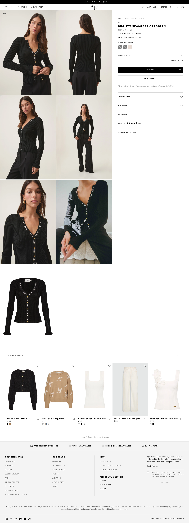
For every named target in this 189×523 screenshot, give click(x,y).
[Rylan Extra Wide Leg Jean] (130, 389)
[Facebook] (11, 519)
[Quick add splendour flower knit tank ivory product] (181, 419)
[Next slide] (183, 355)
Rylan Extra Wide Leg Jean (127, 419)
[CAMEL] (10, 424)
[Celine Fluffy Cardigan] (23, 389)
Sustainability (58, 466)
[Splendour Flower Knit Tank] (166, 389)
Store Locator (58, 470)
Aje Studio (57, 478)
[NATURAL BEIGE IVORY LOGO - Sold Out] (130, 47)
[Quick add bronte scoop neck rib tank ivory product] (110, 419)
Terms (152, 519)
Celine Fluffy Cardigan (18, 419)
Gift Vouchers (11, 490)
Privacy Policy (106, 462)
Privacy (158, 519)
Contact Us (10, 462)
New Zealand (105, 485)
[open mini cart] (182, 7)
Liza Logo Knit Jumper (53, 419)
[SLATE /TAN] (46, 424)
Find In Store (150, 79)
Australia (104, 481)
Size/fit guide (176, 60)
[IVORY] (79, 424)
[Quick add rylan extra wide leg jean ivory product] (146, 419)
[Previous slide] (177, 355)
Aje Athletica (58, 482)
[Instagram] (6, 519)
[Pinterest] (20, 519)
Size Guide (9, 486)
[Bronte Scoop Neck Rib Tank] (94, 389)
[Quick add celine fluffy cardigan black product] (38, 419)
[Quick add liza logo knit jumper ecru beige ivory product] (74, 419)
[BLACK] (7, 424)
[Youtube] (25, 519)
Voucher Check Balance (16, 494)
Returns (8, 470)
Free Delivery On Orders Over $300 (94, 2)
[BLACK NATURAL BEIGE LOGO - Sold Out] (125, 47)
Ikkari (55, 486)
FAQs (7, 478)
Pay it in (120, 37)
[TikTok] (15, 519)
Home (120, 18)
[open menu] (6, 7)
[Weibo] (29, 519)
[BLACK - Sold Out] (120, 47)
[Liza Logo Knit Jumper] (58, 389)
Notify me (150, 70)
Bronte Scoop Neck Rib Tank (92, 419)
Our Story (56, 462)
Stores (164, 7)
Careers (55, 474)
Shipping (9, 466)
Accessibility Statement (110, 466)
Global (103, 489)
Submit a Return (12, 474)
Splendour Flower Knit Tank (164, 419)
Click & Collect (12, 482)
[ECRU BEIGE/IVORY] (43, 424)
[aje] (94, 7)
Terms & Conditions (108, 470)
